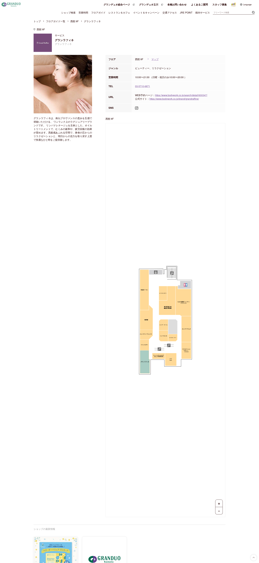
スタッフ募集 (219, 4)
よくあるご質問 (199, 4)
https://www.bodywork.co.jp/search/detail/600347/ (181, 95)
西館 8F (74, 21)
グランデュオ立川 (148, 4)
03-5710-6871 (142, 86)
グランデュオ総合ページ (117, 4)
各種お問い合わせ (177, 4)
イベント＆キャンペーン (146, 12)
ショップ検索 (68, 12)
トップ (37, 21)
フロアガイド (98, 12)
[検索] (253, 11)
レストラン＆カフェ (119, 12)
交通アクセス (169, 12)
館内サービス (202, 12)
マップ (155, 59)
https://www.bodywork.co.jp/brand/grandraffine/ (174, 98)
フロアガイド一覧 (55, 21)
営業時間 (83, 12)
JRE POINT (186, 12)
